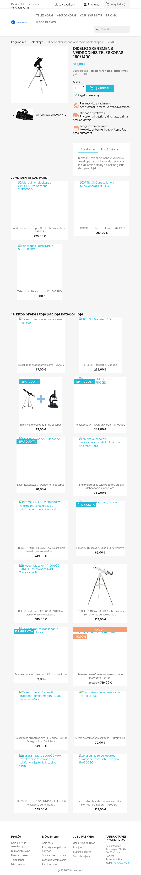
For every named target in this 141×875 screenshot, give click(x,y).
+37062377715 (20, 8)
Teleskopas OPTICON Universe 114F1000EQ (100, 424)
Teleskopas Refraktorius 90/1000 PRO (39, 291)
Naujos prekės (19, 855)
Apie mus (47, 842)
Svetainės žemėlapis (54, 859)
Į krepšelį (100, 88)
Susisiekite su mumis (54, 855)
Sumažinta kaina (20, 851)
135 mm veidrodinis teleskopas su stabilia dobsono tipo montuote (100, 486)
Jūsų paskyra (83, 836)
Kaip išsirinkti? (91, 15)
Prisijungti (79, 847)
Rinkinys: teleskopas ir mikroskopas (41, 424)
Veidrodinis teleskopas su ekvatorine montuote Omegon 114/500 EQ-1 (100, 803)
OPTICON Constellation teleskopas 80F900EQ (101, 228)
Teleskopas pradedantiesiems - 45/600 (41, 364)
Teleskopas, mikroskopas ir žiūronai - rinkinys (41, 674)
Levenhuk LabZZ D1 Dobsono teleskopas (40, 484)
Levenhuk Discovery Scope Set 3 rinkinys (100, 547)
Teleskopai (44, 15)
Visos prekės (46, 22)
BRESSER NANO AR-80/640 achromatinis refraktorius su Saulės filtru (100, 612)
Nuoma (111, 15)
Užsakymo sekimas (84, 842)
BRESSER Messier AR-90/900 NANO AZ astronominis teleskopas (40, 612)
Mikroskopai (66, 15)
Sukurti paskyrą (82, 851)
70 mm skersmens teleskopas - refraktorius (100, 737)
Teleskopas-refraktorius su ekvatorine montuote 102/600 (100, 676)
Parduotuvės (49, 864)
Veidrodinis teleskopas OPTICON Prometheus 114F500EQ (39, 229)
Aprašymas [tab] (88, 149)
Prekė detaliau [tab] (110, 149)
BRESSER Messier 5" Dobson (100, 364)
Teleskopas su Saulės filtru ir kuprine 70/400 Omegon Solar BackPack (41, 739)
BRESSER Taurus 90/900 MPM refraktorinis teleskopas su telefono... (41, 803)
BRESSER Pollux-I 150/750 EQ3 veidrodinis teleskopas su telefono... (41, 549)
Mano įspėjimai (81, 856)
